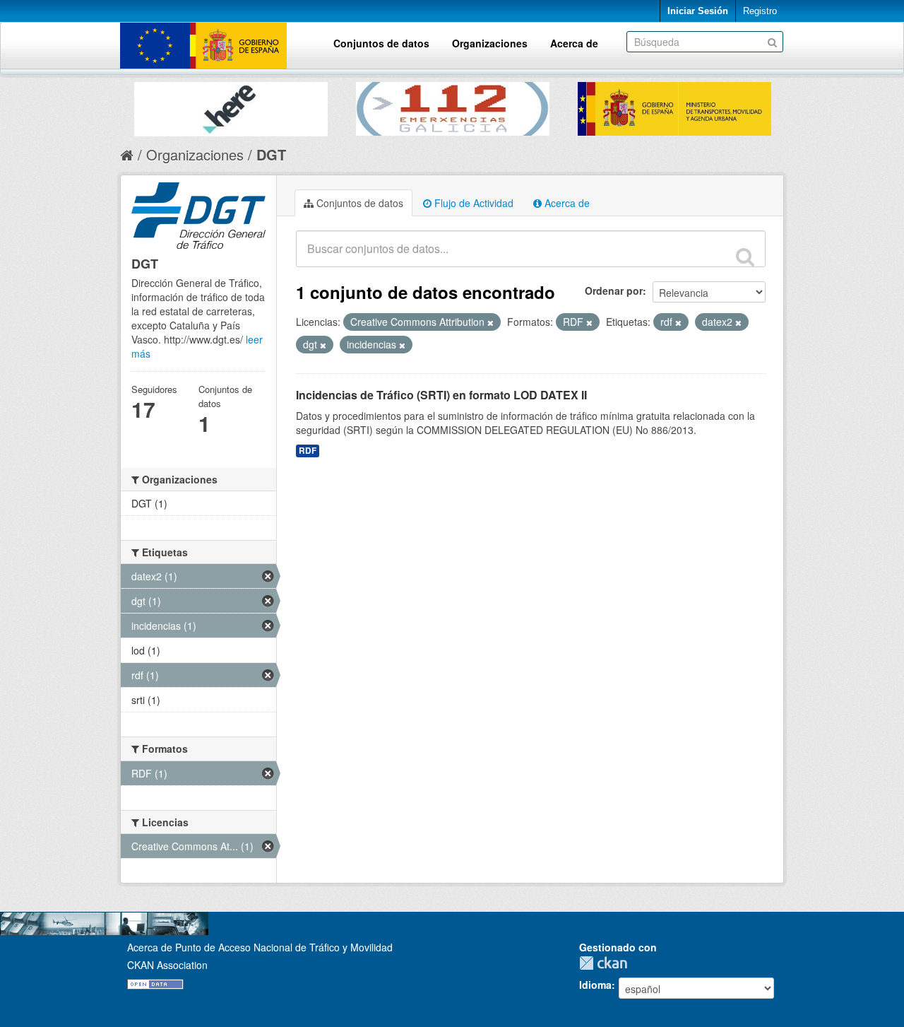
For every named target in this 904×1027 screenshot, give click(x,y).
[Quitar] (490, 322)
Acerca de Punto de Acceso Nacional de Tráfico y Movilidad (260, 947)
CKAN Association (167, 965)
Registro (760, 11)
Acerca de (574, 43)
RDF (307, 451)
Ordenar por (614, 290)
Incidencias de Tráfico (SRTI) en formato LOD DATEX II (441, 395)
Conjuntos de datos (381, 43)
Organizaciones (490, 43)
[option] (231, 105)
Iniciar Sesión (697, 11)
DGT (271, 154)
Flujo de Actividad (472, 203)
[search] (745, 256)
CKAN (606, 963)
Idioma (595, 985)
